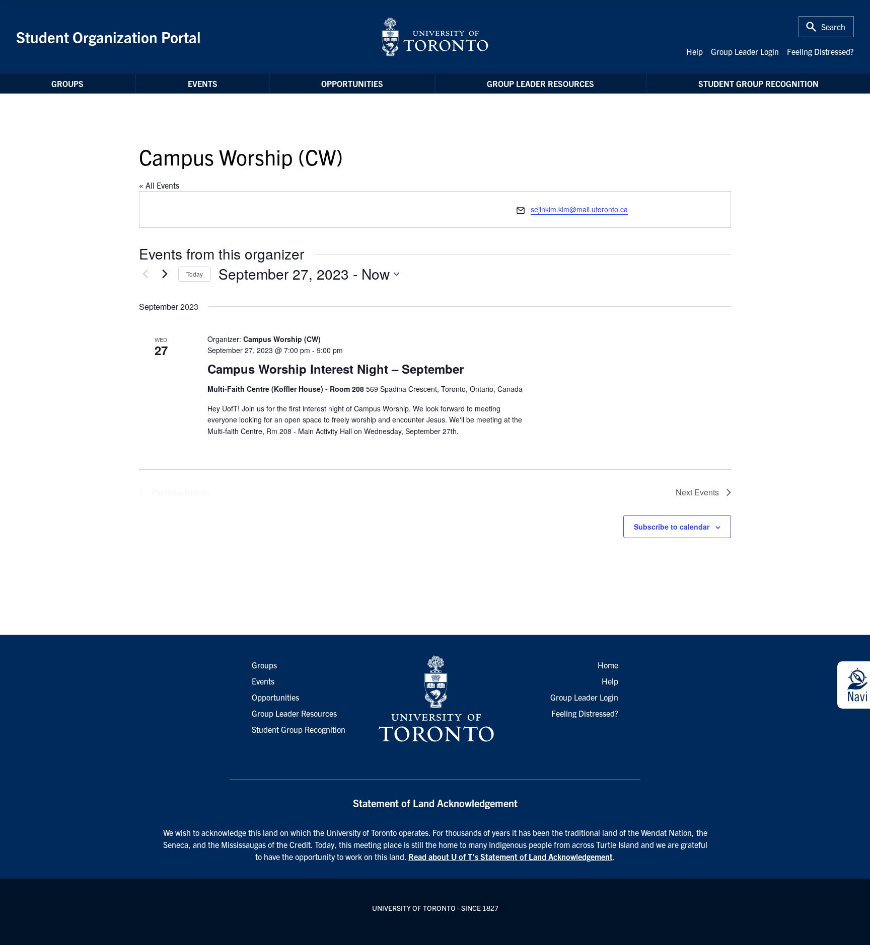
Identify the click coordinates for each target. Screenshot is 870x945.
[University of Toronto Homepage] (435, 699)
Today (194, 274)
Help (694, 51)
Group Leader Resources (540, 83)
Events (203, 83)
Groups (67, 83)
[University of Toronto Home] (435, 37)
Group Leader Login (745, 51)
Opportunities (352, 83)
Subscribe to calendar (671, 527)
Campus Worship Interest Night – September (335, 368)
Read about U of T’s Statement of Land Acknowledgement (510, 856)
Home (608, 665)
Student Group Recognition (758, 83)
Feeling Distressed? (820, 51)
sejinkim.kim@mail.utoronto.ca (579, 209)
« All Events (159, 185)
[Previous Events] (145, 274)
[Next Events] (165, 274)
